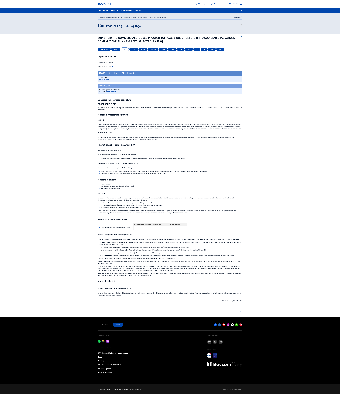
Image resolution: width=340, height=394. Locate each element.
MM (212, 49)
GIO (189, 49)
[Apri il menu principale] (241, 4)
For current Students (107, 17)
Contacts (117, 324)
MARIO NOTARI (104, 80)
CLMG (143, 49)
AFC (125, 49)
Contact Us (237, 17)
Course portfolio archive (130, 17)
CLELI (133, 49)
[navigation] (170, 10)
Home (99, 17)
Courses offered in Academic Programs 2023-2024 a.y (152, 17)
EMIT (172, 49)
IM (197, 49)
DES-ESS (153, 49)
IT (234, 4)
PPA (220, 49)
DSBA (163, 49)
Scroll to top (236, 312)
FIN (181, 49)
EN (230, 4)
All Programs (104, 49)
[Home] (104, 4)
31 (112, 66)
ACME (115, 49)
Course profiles (118, 17)
